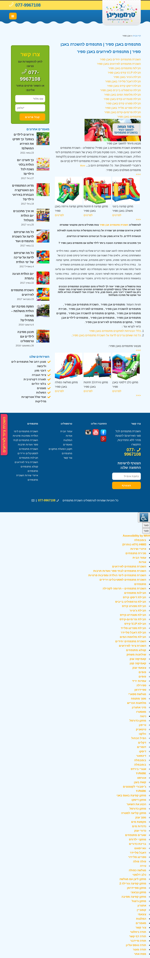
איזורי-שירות (138, 548)
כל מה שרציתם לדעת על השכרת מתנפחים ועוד (23, 236)
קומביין (141, 909)
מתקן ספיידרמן (136, 887)
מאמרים (67, 444)
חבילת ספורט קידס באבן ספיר (123, 103)
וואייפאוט (140, 848)
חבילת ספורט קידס (134, 606)
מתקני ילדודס (137, 839)
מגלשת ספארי (137, 694)
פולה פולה (139, 861)
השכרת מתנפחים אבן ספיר (114, 224)
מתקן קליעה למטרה (133, 813)
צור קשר (67, 457)
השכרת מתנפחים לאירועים (129, 566)
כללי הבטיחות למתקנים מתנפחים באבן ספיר (115, 330)
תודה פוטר (139, 949)
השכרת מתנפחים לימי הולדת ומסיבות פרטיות (117, 575)
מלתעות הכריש (136, 702)
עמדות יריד (139, 680)
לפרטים (59, 215)
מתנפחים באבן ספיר (129, 116)
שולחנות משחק (136, 654)
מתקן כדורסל (138, 720)
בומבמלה (140, 540)
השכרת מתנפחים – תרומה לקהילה (124, 588)
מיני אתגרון (139, 707)
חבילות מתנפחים (28, 457)
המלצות (67, 440)
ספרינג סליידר (137, 857)
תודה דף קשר (137, 936)
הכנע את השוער (136, 804)
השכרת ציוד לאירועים (4, 434)
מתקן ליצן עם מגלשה (132, 879)
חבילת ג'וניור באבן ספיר (127, 77)
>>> (138, 174)
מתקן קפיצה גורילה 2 (132, 883)
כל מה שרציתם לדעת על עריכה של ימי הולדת (24, 257)
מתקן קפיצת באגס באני (131, 795)
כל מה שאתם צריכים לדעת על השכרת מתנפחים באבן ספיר (106, 335)
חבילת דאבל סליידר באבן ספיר (123, 81)
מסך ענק (140, 817)
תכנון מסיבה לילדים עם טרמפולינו (25, 336)
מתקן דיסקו (139, 799)
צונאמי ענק (139, 667)
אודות (69, 435)
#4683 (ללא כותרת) (134, 544)
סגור (146, 525)
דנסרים (141, 746)
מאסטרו (141, 711)
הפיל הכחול (138, 738)
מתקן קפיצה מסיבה (133, 896)
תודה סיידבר (138, 940)
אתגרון (142, 905)
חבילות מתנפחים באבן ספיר (124, 68)
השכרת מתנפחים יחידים (130, 641)
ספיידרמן (140, 689)
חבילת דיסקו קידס (134, 597)
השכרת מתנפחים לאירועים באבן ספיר (119, 63)
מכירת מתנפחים (135, 553)
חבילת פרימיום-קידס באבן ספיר (122, 112)
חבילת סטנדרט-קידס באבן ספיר (122, 99)
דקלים (142, 742)
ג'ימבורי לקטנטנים (134, 786)
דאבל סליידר (138, 852)
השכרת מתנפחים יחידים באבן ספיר (120, 59)
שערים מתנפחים (135, 835)
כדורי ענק (140, 830)
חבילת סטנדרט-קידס (133, 614)
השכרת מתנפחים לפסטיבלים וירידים (123, 579)
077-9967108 (28, 5)
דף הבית (137, 35)
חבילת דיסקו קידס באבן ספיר (124, 85)
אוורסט (141, 777)
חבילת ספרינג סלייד (133, 628)
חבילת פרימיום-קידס (133, 619)
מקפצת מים (138, 821)
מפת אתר (140, 953)
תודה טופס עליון (136, 945)
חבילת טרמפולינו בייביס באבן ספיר (120, 90)
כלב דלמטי (139, 874)
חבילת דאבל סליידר (133, 632)
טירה (143, 865)
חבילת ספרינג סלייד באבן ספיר (123, 107)
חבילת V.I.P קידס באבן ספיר (124, 72)
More (82, 165)
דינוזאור (141, 755)
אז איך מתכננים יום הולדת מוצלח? (23, 216)
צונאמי (142, 914)
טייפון (142, 724)
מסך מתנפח (138, 698)
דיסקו (142, 751)
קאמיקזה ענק (138, 658)
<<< (138, 219)
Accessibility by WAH (136, 535)
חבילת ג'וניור (138, 610)
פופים (142, 672)
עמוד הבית (66, 431)
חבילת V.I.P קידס (135, 623)
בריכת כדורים (137, 843)
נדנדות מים (139, 826)
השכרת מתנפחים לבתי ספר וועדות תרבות (119, 570)
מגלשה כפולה (137, 870)
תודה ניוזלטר (138, 931)
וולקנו (142, 733)
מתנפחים (33, 470)
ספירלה (141, 685)
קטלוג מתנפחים (29, 466)
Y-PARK (141, 773)
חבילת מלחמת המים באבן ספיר (122, 94)
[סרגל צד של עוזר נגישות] (144, 517)
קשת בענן (140, 782)
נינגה (143, 716)
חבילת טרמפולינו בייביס (130, 601)
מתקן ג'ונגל (139, 901)
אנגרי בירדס (138, 769)
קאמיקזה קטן (138, 663)
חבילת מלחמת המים (133, 636)
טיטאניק (141, 729)
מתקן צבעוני (138, 892)
